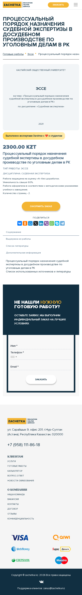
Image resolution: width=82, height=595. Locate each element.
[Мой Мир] (30, 223)
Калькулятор (14, 471)
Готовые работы (13, 54)
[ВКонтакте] (19, 223)
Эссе (30, 54)
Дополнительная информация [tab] (23, 252)
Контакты (13, 504)
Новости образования (20, 480)
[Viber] (46, 223)
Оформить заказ (41, 206)
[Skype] (57, 223)
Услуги (11, 461)
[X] (35, 223)
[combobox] (14, 357)
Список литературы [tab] (17, 245)
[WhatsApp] (51, 223)
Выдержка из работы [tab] (18, 238)
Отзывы (12, 514)
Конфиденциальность (20, 519)
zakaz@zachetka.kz (54, 588)
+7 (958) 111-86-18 (23, 444)
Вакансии (13, 499)
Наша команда (16, 494)
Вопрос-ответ (15, 476)
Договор (12, 509)
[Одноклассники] (25, 223)
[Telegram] (62, 223)
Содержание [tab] (13, 232)
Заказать (58, 5)
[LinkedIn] (41, 223)
